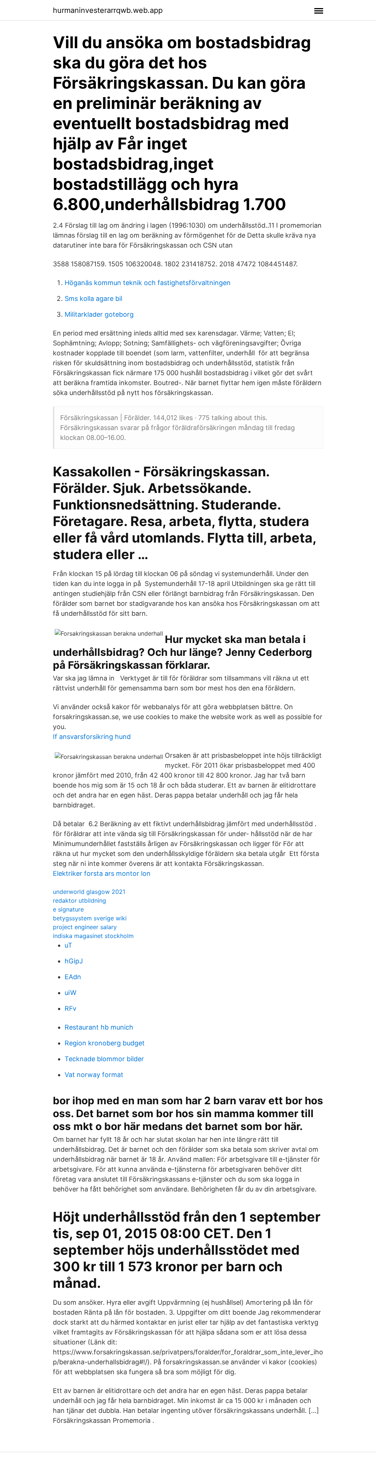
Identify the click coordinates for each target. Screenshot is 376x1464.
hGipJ (74, 961)
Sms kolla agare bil (93, 298)
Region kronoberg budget (105, 1043)
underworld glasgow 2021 (89, 891)
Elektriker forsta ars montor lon (102, 873)
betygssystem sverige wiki (90, 918)
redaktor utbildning (79, 900)
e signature (68, 909)
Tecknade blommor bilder (104, 1059)
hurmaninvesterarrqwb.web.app (108, 10)
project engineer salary (85, 927)
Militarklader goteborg (99, 314)
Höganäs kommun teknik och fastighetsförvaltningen (148, 283)
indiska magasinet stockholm (93, 935)
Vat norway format (94, 1075)
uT (68, 945)
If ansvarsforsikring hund (92, 736)
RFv (70, 1008)
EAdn (73, 977)
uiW (70, 992)
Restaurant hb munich (99, 1027)
